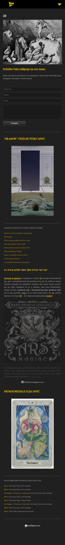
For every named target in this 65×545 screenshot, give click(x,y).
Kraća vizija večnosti (12, 259)
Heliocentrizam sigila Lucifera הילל (17, 248)
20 (4, 16)
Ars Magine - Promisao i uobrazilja (16, 493)
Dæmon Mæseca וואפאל (13, 251)
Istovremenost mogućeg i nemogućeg (18, 233)
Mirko (6, 486)
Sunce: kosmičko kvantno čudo (15, 255)
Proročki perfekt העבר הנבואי (14, 244)
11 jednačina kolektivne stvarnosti (16, 262)
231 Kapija (8, 237)
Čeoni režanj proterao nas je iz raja (17, 240)
